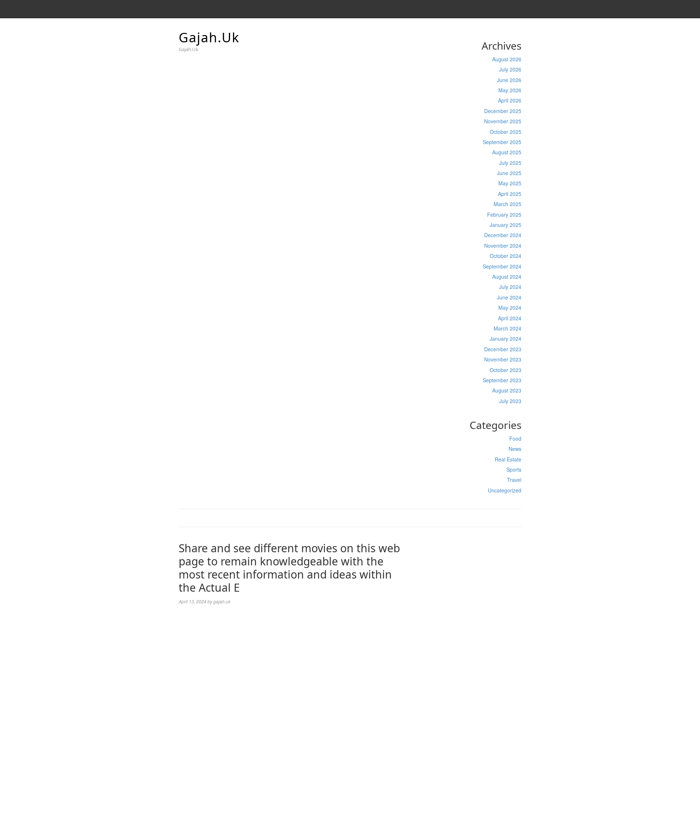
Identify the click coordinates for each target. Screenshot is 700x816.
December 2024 (502, 235)
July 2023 (510, 401)
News (515, 448)
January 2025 (505, 224)
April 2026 (509, 100)
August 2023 (506, 390)
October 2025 (505, 131)
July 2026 (510, 69)
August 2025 (506, 152)
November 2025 (502, 121)
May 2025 (509, 183)
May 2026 (509, 90)
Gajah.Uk (209, 37)
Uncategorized (504, 490)
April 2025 (509, 193)
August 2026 (506, 59)
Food (515, 438)
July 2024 (510, 286)
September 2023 (502, 380)
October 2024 (505, 255)
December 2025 (502, 111)
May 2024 (509, 307)
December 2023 (502, 349)
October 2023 (505, 370)
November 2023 (502, 359)
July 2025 (510, 162)
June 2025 (509, 173)
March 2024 (507, 328)
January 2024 (505, 338)
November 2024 (502, 245)
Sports (513, 469)
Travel (514, 479)
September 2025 (502, 142)
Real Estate (508, 459)
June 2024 (509, 297)
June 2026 (509, 80)
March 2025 (507, 204)
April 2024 (509, 318)
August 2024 (506, 276)
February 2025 (504, 214)
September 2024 (502, 266)
